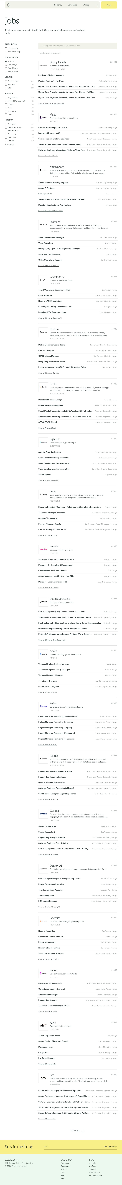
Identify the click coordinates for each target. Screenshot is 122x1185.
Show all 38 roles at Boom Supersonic (51, 640)
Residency (57, 5)
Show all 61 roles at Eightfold (48, 480)
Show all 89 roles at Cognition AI (50, 318)
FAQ (62, 1172)
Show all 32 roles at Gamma (48, 854)
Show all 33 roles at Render (48, 799)
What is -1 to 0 (66, 1160)
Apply (109, 5)
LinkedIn (92, 1163)
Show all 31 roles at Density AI (49, 907)
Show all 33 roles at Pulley (47, 744)
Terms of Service (95, 1175)
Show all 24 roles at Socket (48, 1011)
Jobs (62, 1179)
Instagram (93, 1169)
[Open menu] (94, 5)
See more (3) (9, 144)
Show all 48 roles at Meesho (48, 587)
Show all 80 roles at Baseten (48, 373)
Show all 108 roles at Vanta (48, 156)
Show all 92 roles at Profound (48, 266)
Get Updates (109, 1146)
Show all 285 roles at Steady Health (51, 103)
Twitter (91, 1160)
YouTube (92, 1166)
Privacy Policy (94, 1172)
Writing (86, 5)
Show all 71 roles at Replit (47, 428)
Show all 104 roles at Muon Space (50, 211)
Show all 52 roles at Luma (47, 535)
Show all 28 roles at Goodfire (48, 959)
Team (63, 1175)
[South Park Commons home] (8, 5)
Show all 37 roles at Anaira (47, 692)
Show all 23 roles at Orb (47, 1119)
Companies (72, 5)
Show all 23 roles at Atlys (47, 1064)
